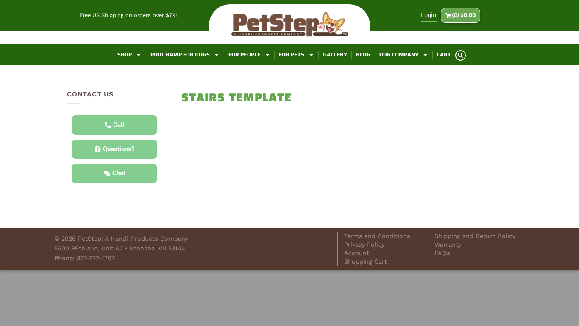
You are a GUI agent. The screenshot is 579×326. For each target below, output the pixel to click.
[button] (460, 55)
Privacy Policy (364, 244)
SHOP (124, 54)
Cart (444, 54)
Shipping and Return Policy (474, 236)
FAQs (442, 253)
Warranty (447, 244)
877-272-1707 (96, 258)
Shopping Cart (365, 261)
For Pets (291, 54)
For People (244, 54)
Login (429, 15)
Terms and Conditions (377, 236)
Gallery (335, 54)
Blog (363, 54)
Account (356, 253)
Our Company (398, 54)
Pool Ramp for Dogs (180, 54)
